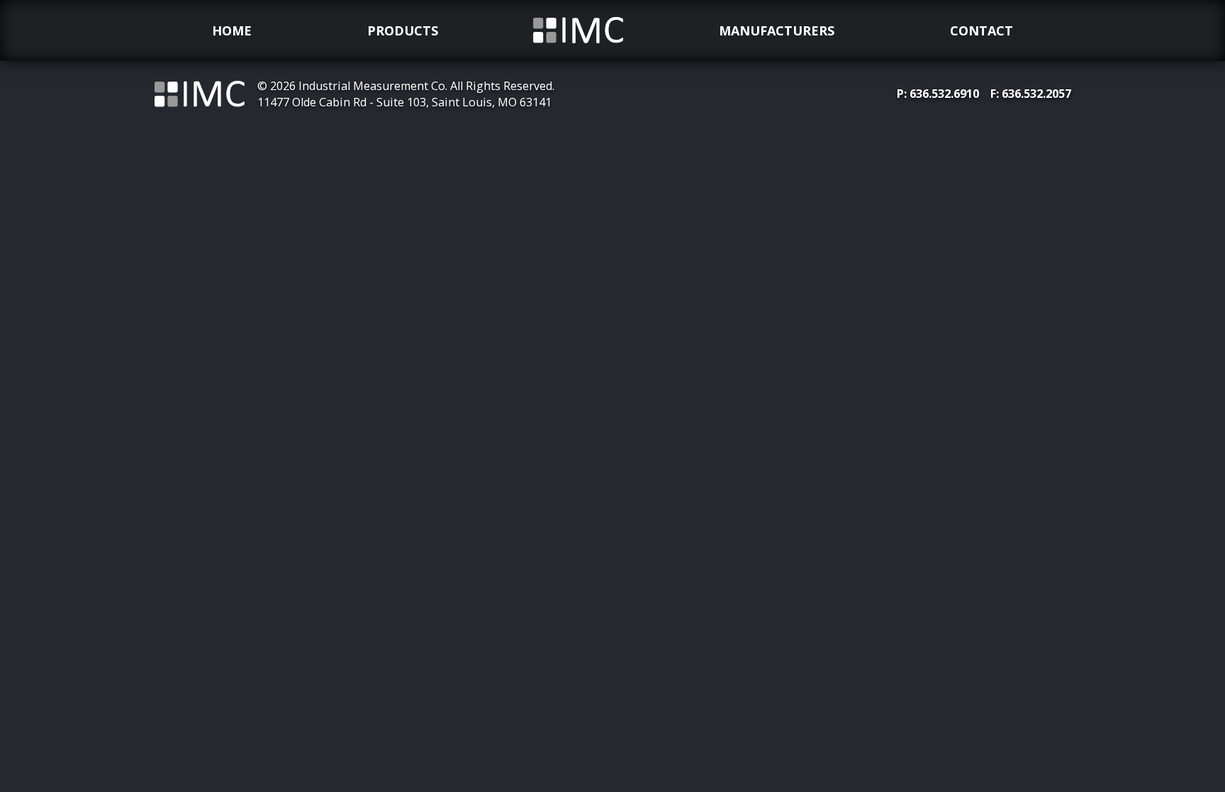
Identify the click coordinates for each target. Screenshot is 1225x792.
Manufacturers (776, 30)
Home (232, 30)
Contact (981, 30)
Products (402, 30)
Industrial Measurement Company (578, 47)
